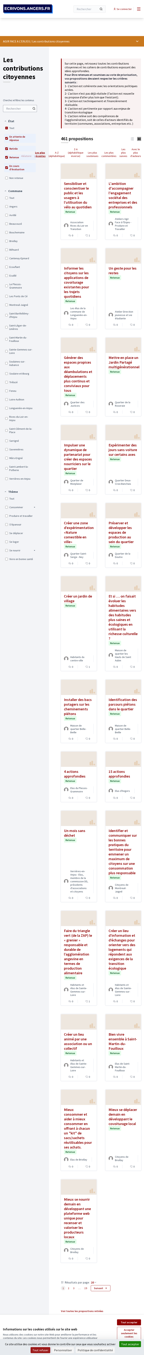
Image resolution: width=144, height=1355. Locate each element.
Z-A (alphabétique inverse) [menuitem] (75, 153)
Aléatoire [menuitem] (26, 156)
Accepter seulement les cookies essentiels (129, 1335)
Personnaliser (63, 1350)
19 (85, 1288)
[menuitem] (20, 108)
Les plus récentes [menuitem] (40, 154)
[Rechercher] (101, 9)
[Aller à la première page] (28, 9)
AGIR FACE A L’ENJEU (16, 41)
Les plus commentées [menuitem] (108, 154)
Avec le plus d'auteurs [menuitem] (135, 153)
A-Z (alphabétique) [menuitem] (57, 154)
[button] (9, 121)
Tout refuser (40, 1350)
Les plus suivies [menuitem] (123, 153)
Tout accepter (129, 1322)
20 (92, 1282)
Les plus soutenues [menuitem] (92, 154)
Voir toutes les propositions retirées (82, 1311)
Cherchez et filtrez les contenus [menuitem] (18, 100)
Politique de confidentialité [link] (95, 1350)
